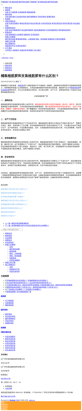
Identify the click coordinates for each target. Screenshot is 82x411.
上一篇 (17, 223)
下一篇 (27, 225)
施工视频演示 (10, 265)
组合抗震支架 (10, 341)
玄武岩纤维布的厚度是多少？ (40, 283)
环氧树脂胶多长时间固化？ (38, 280)
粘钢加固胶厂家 (25, 292)
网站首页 (8, 8)
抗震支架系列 (14, 271)
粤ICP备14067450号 (8, 396)
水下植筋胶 (9, 301)
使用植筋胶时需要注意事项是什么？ (14, 204)
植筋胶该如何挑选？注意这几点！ (46, 287)
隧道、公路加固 (15, 253)
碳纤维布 (4, 310)
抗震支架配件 (10, 337)
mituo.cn (32, 400)
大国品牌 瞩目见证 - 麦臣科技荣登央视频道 (56, 285)
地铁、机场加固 (15, 256)
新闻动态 (8, 68)
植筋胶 (20, 85)
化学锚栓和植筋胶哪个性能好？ (13, 196)
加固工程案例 (10, 244)
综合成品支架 (10, 350)
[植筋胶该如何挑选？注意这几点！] (19, 287)
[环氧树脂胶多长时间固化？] (16, 280)
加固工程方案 (10, 262)
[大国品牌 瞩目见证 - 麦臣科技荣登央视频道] (22, 285)
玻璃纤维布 (9, 323)
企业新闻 (8, 238)
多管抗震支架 (10, 345)
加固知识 (8, 240)
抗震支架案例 (14, 260)
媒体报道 (8, 70)
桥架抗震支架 (10, 339)
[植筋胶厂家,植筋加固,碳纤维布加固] (41, 2)
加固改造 (12, 258)
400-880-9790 (5, 378)
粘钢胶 (3, 327)
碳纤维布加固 (14, 249)
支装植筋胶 (5, 90)
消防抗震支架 (6, 332)
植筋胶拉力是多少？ (8, 215)
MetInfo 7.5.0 (14, 400)
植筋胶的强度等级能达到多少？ (13, 193)
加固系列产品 (14, 269)
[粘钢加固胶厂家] (12, 292)
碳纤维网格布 (10, 319)
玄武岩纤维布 (10, 316)
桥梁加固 (12, 251)
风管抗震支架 (10, 348)
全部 (7, 12)
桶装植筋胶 (75, 88)
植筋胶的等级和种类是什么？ (12, 208)
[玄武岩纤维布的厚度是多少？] (17, 283)
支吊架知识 (9, 242)
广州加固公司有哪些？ (32, 289)
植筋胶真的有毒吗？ (8, 212)
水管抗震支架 (10, 343)
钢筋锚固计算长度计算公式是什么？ (14, 189)
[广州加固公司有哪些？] (14, 289)
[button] (5, 58)
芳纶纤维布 (9, 321)
